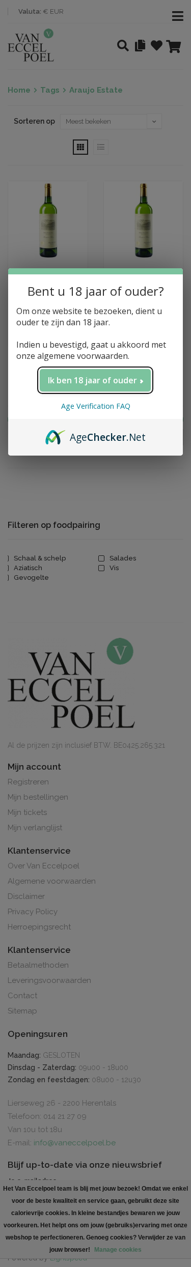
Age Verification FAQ (95, 406)
